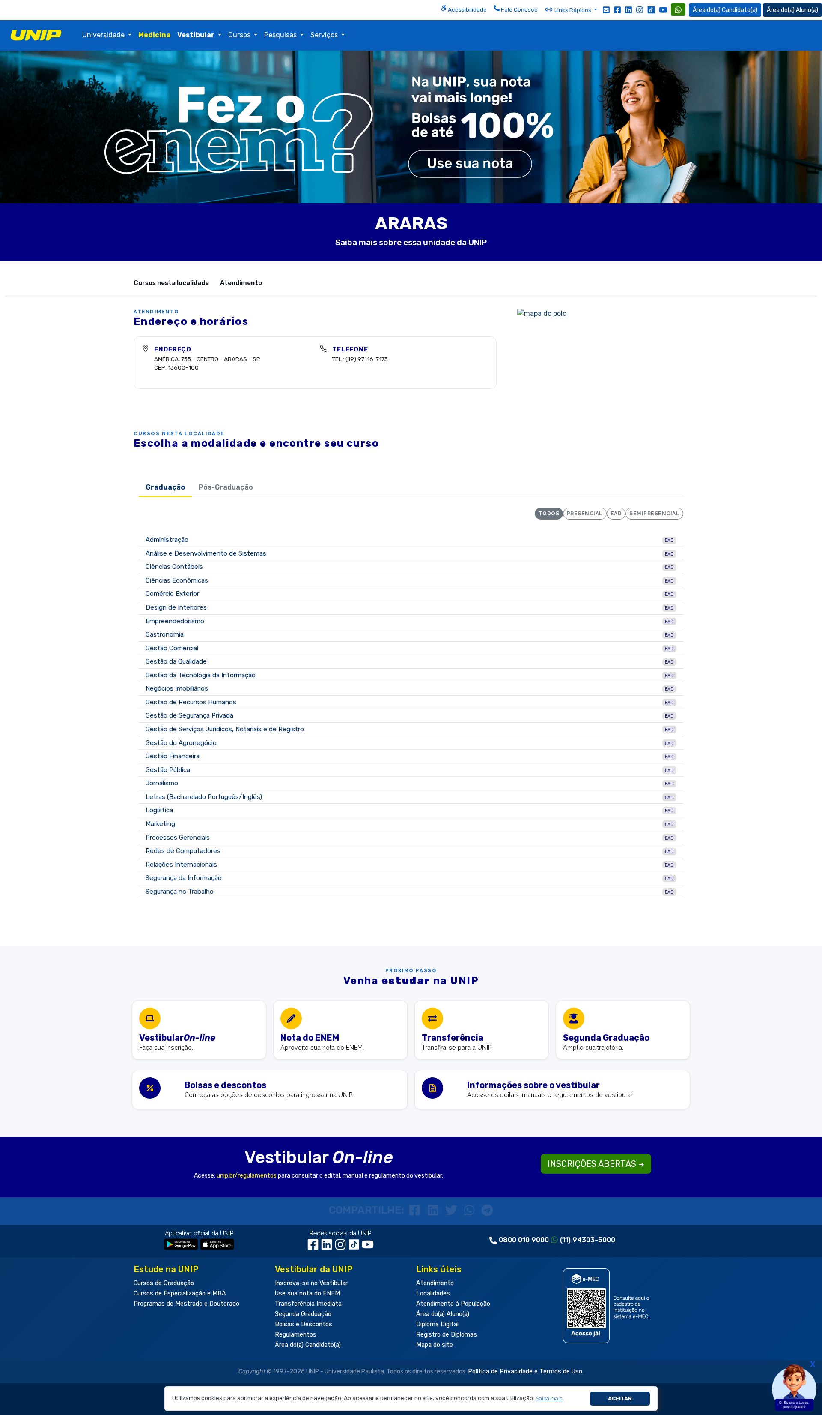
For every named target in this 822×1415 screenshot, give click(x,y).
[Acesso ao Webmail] (606, 9)
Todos (549, 514)
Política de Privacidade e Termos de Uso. (526, 1371)
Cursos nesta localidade (171, 283)
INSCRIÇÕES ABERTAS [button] (593, 1164)
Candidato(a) (739, 10)
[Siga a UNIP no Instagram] (639, 9)
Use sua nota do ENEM (307, 1293)
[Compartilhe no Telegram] (487, 1210)
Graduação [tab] (165, 487)
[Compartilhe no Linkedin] (434, 1210)
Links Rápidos (573, 9)
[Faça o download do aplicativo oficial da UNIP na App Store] (217, 1243)
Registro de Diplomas (446, 1334)
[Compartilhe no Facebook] (416, 1210)
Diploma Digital (437, 1324)
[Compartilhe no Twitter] (452, 1210)
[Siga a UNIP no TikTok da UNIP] (651, 10)
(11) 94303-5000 (587, 1240)
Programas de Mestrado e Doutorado (186, 1303)
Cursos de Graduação (164, 1283)
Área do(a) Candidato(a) (308, 1345)
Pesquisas (281, 35)
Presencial (585, 514)
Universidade (104, 35)
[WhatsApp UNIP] (678, 9)
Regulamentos (295, 1334)
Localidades (433, 1293)
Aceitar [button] (620, 1398)
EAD (616, 514)
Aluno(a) (807, 10)
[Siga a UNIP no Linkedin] (628, 9)
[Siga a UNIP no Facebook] (617, 9)
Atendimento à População (453, 1303)
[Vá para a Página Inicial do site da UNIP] (36, 35)
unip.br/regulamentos (247, 1175)
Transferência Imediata (308, 1303)
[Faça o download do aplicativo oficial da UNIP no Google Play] (181, 1243)
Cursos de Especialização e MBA (180, 1293)
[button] (549, 1398)
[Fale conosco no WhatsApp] (678, 10)
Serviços (325, 35)
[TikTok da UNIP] (355, 1247)
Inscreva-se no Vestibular (311, 1283)
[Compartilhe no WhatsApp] (470, 1210)
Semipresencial (654, 514)
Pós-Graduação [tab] (226, 487)
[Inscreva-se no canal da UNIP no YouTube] (663, 10)
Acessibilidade (467, 9)
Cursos (240, 35)
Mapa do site (434, 1345)
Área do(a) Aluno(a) (442, 1314)
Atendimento (241, 283)
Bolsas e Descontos (303, 1324)
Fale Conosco (519, 9)
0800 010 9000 (524, 1240)
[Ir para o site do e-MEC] (607, 1305)
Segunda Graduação (303, 1314)
